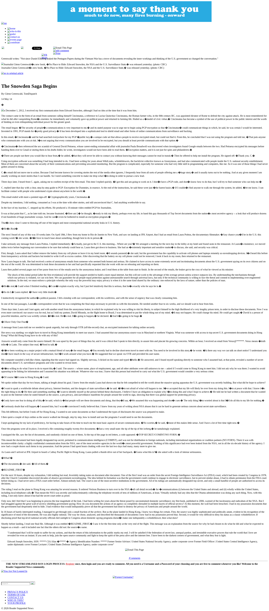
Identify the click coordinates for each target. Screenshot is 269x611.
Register (70, 564)
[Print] (56, 53)
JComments (134, 558)
